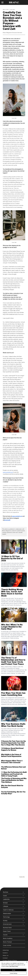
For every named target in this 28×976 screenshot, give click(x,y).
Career (5, 807)
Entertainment (7, 835)
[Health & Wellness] (23, 821)
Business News (7, 839)
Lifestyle (5, 818)
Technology (6, 828)
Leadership (6, 810)
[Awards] (23, 846)
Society (5, 832)
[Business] (23, 803)
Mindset (5, 814)
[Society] (23, 832)
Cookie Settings (13, 973)
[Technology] (23, 828)
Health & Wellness (8, 821)
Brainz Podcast (7, 853)
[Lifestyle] (23, 818)
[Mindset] (23, 814)
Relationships (7, 825)
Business (5, 803)
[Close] (26, 963)
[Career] (23, 807)
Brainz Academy (7, 850)
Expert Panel (7, 842)
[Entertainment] (23, 835)
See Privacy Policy (13, 966)
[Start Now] (14, 562)
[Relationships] (23, 825)
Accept (13, 970)
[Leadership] (23, 810)
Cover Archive (7, 857)
